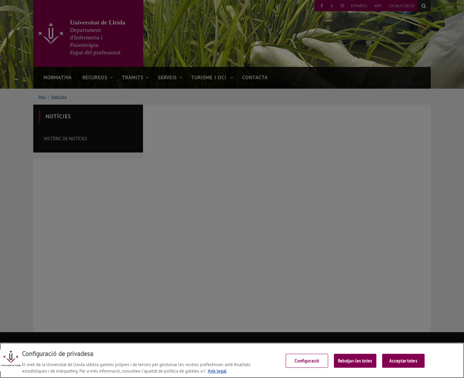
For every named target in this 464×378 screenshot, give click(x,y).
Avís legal (217, 371)
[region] (232, 360)
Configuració (307, 361)
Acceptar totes (403, 361)
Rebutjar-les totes (355, 361)
